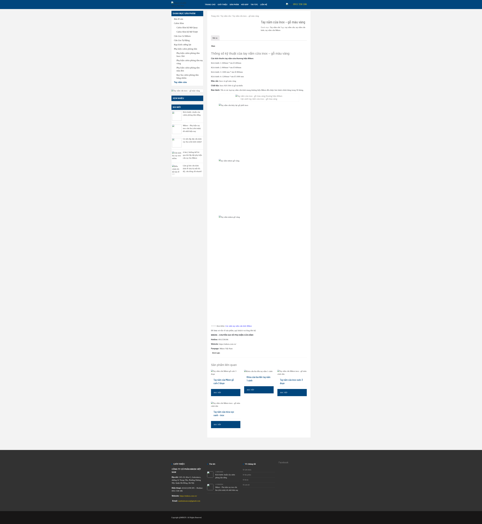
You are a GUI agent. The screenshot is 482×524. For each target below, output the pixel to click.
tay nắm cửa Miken (272, 30)
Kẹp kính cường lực (182, 44)
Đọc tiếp (217, 393)
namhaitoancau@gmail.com (189, 501)
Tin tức (254, 5)
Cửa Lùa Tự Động (182, 40)
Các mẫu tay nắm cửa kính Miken (238, 326)
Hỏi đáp (244, 5)
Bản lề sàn (178, 19)
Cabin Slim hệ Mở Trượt (187, 32)
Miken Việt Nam (226, 349)
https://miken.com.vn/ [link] (227, 344)
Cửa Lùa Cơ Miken (182, 36)
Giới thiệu (222, 5)
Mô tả (215, 38)
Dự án (246, 480)
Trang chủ (210, 5)
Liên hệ (263, 5)
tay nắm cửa (290, 27)
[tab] (214, 38)
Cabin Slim (179, 23)
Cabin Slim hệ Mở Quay (187, 27)
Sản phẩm (234, 5)
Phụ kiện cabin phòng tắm (185, 49)
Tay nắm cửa (180, 82)
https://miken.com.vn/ (188, 496)
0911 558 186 (300, 4)
